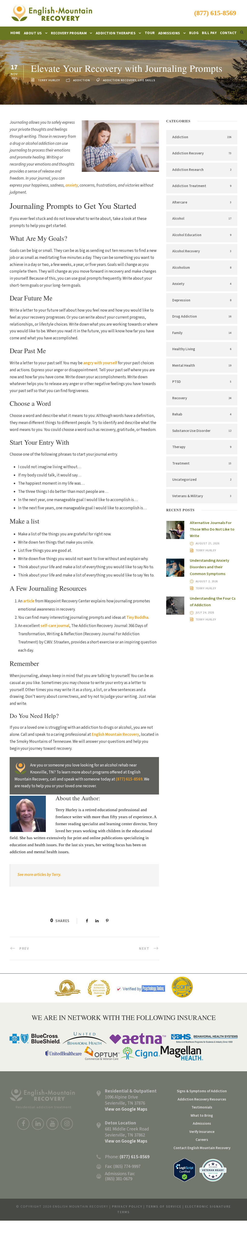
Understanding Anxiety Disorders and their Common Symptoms (209, 567)
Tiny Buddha (137, 617)
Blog (194, 33)
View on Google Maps (126, 1109)
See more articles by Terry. (39, 875)
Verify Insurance (201, 1131)
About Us (33, 33)
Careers (202, 1139)
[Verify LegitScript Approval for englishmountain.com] (184, 1169)
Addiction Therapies (116, 33)
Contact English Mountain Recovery (201, 1148)
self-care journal (55, 626)
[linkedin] (38, 1124)
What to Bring (202, 1115)
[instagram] (67, 1124)
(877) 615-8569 (215, 13)
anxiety (71, 185)
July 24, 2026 (205, 612)
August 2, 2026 (207, 581)
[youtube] (52, 1124)
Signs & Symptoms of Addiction (202, 1091)
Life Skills (146, 80)
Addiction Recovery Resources (202, 1099)
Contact (228, 33)
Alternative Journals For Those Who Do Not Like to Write (212, 529)
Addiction (81, 80)
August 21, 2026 (208, 543)
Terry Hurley (49, 80)
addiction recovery (119, 80)
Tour (150, 33)
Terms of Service (163, 1206)
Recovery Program (69, 33)
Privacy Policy (127, 1206)
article (28, 601)
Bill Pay (209, 33)
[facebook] (23, 1124)
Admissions (169, 33)
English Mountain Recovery (115, 734)
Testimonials (202, 1107)
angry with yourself (100, 363)
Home (15, 33)
